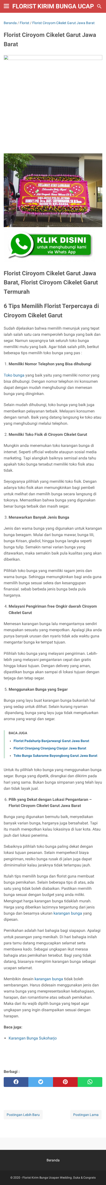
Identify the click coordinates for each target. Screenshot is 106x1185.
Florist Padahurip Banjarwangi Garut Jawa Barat (51, 741)
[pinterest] (65, 1082)
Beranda (53, 1160)
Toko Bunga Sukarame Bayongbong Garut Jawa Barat (55, 756)
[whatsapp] (90, 1082)
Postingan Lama (86, 1115)
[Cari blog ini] (99, 6)
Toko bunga (14, 375)
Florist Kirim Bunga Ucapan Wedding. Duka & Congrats (59, 1177)
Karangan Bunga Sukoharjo (33, 1038)
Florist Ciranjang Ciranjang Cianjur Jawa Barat (50, 748)
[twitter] (40, 1082)
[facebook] (16, 1082)
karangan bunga (67, 913)
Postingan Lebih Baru (23, 1115)
